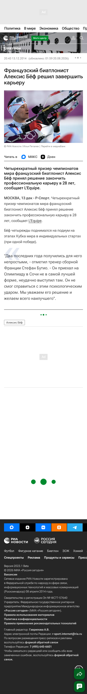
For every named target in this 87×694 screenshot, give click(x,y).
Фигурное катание (30, 551)
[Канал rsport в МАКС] (11, 527)
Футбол (9, 551)
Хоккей (78, 551)
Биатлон (52, 551)
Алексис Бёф (14, 322)
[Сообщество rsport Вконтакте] (43, 527)
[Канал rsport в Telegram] (75, 527)
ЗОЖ (66, 551)
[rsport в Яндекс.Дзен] (27, 527)
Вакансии (10, 574)
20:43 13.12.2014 (15, 58)
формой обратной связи (41, 642)
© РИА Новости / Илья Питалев (21, 146)
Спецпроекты (14, 557)
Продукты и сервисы (59, 557)
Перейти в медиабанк (53, 146)
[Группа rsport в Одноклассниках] (59, 527)
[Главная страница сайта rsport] (24, 38)
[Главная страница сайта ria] (4, 38)
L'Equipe (35, 220)
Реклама (34, 557)
